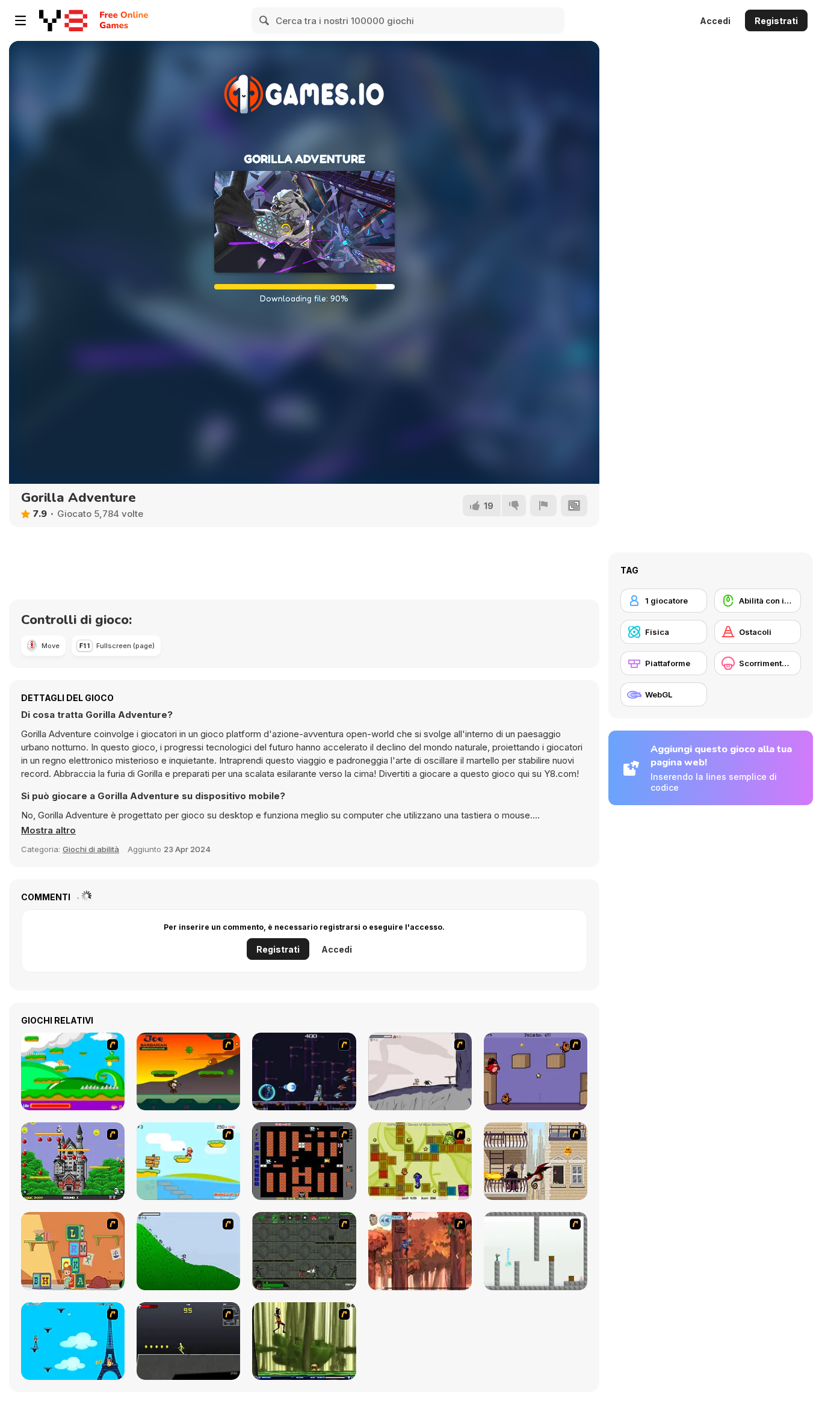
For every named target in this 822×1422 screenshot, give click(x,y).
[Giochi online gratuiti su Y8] (63, 20)
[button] (48, 830)
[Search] (265, 20)
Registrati (776, 21)
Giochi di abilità (91, 849)
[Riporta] (543, 505)
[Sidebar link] (20, 20)
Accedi (715, 21)
